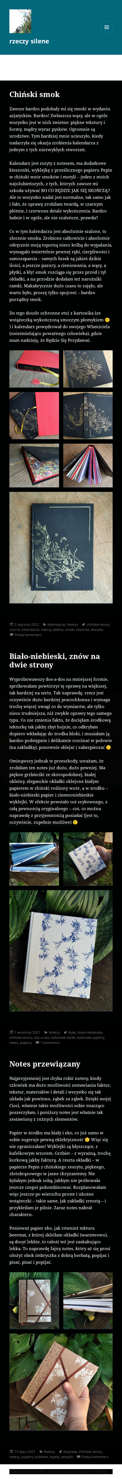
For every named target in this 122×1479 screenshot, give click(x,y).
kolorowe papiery (90, 1037)
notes (13, 1042)
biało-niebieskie (90, 1032)
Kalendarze (56, 624)
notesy (46, 629)
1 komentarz (50, 1042)
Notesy (72, 624)
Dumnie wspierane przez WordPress (77, 1471)
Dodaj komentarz (28, 634)
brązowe (70, 1451)
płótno (58, 629)
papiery (26, 1042)
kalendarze (30, 629)
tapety (55, 1456)
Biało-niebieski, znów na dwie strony (54, 660)
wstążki (67, 1456)
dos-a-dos (42, 1037)
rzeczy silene (29, 41)
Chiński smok (34, 94)
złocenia (82, 629)
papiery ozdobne (35, 1456)
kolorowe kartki (63, 1037)
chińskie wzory (98, 624)
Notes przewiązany (44, 1064)
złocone (97, 629)
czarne (14, 629)
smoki (69, 629)
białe (72, 1032)
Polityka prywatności (26, 1471)
